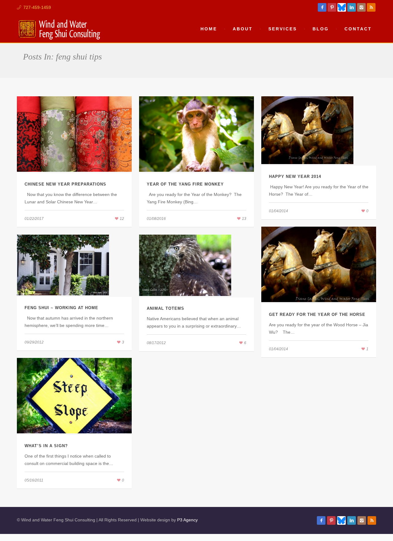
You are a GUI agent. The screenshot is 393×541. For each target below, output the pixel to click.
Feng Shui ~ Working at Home (61, 307)
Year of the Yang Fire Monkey (185, 184)
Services (282, 28)
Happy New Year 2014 (295, 176)
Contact (358, 28)
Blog (321, 28)
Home (208, 28)
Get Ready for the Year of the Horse (317, 314)
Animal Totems (165, 308)
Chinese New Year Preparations (65, 184)
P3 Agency (187, 519)
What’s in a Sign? (46, 445)
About (243, 28)
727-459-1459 (37, 7)
